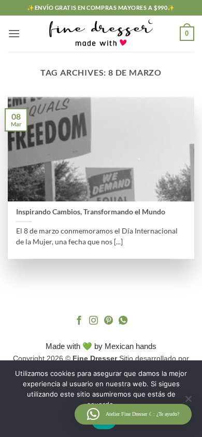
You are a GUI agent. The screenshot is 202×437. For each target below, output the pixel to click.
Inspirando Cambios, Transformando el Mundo (90, 212)
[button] (14, 33)
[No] (188, 402)
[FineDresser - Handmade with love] (101, 33)
